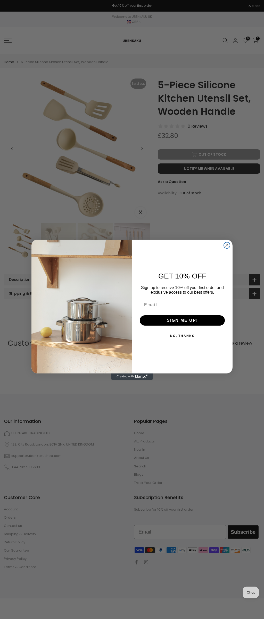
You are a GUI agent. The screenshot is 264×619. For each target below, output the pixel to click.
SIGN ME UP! (182, 320)
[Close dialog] (227, 245)
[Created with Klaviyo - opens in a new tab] (132, 376)
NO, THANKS (182, 336)
